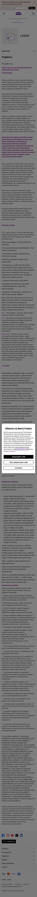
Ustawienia (18, 468)
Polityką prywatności (9, 451)
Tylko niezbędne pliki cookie (18, 462)
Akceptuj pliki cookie (18, 457)
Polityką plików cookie (22, 449)
